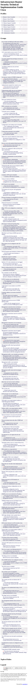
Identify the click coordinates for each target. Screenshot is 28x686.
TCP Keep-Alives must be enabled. (10, 537)
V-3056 (25, 178)
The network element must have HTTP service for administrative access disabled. (14, 186)
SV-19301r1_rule (23, 303)
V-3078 (25, 542)
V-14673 (25, 529)
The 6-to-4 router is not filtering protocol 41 (11, 549)
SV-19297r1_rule (23, 192)
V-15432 (25, 587)
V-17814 (25, 471)
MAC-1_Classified (23, 17)
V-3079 (25, 595)
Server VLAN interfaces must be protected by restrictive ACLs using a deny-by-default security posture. (15, 55)
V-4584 (25, 613)
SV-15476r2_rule (23, 616)
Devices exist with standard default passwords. (12, 143)
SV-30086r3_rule (23, 423)
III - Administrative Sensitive (8, 33)
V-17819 (25, 370)
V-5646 (25, 148)
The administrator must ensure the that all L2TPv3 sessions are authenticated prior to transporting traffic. (14, 282)
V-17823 (25, 607)
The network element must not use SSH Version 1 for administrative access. (12, 625)
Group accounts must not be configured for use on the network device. (12, 181)
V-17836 (25, 354)
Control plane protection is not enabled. (11, 131)
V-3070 (25, 330)
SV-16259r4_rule (23, 590)
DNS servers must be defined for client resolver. (12, 136)
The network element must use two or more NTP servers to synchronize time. (12, 640)
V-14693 (25, 233)
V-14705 (25, 243)
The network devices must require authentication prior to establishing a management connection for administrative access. (14, 341)
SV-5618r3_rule (23, 176)
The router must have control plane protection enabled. (10, 133)
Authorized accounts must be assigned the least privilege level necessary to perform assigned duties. (15, 63)
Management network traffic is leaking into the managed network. (11, 373)
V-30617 (25, 376)
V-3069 (25, 313)
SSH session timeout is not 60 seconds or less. (12, 523)
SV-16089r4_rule (23, 395)
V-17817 (25, 300)
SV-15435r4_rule (23, 151)
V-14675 (25, 507)
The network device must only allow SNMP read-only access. (10, 424)
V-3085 (25, 184)
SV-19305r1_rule (23, 372)
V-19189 (25, 426)
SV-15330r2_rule (23, 138)
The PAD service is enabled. (8, 566)
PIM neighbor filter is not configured (10, 457)
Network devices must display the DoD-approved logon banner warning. (11, 289)
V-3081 (25, 197)
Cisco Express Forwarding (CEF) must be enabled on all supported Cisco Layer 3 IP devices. (14, 121)
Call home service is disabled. (8, 111)
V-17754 (25, 362)
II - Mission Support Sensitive (8, 27)
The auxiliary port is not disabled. (9, 571)
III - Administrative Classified (8, 29)
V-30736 (25, 41)
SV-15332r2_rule (23, 495)
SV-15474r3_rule (23, 263)
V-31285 (25, 99)
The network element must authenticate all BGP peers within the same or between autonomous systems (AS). (13, 103)
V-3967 (25, 579)
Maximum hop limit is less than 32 (9, 376)
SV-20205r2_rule (23, 561)
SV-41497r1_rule (23, 639)
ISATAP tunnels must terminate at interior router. (13, 251)
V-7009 (25, 66)
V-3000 (25, 262)
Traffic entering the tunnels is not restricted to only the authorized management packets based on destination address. (15, 220)
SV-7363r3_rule (23, 69)
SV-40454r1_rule (23, 550)
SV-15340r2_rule (23, 532)
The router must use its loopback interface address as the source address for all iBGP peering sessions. (14, 297)
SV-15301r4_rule (23, 274)
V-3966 (25, 381)
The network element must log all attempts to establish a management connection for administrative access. (14, 333)
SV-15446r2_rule (23, 573)
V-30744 (25, 279)
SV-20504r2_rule (23, 390)
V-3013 (25, 285)
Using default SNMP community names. (11, 649)
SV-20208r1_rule (23, 603)
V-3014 (25, 306)
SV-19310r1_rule (23, 218)
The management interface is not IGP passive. (12, 607)
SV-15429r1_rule (23, 225)
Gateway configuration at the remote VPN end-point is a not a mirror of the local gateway (14, 476)
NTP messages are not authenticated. (10, 393)
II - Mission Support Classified (9, 23)
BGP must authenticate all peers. (9, 99)
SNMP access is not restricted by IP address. (12, 494)
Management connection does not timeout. (11, 307)
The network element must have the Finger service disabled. (11, 597)
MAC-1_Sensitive (23, 21)
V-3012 (25, 414)
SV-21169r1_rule (23, 428)
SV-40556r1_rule (23, 280)
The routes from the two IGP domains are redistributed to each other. (12, 483)
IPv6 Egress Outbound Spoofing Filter (10, 223)
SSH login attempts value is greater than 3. (11, 515)
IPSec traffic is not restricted (8, 217)
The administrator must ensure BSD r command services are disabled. (11, 108)
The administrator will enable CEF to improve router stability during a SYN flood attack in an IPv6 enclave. (15, 248)
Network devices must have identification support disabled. (10, 259)
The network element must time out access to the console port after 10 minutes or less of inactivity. (15, 584)
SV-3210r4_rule (23, 651)
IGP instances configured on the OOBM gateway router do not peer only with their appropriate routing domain (14, 194)
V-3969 (25, 420)
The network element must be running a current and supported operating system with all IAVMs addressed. (14, 445)
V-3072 (25, 486)
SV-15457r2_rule (23, 524)
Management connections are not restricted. (11, 322)
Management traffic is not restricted (10, 362)
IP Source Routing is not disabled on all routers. (12, 197)
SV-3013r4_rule (23, 288)
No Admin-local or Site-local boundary (10, 426)
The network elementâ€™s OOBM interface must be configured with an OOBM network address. (15, 563)
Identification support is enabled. (9, 256)
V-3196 (25, 77)
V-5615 (25, 537)
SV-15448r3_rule (23, 340)
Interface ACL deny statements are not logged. (12, 262)
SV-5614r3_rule (23, 568)
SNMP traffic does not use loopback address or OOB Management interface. (12, 508)
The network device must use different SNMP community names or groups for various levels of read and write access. (14, 504)
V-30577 (25, 449)
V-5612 (25, 523)
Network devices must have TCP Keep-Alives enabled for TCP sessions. (12, 539)
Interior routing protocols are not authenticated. (12, 267)
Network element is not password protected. (12, 414)
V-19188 (25, 131)
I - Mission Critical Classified (8, 17)
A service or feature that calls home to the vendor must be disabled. (11, 114)
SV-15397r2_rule (23, 236)
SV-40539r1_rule (23, 43)
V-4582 (25, 85)
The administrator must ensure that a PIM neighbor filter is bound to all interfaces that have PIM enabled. (14, 460)
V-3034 (25, 267)
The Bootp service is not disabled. (9, 555)
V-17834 (25, 434)
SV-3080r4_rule (23, 126)
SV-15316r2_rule (23, 199)
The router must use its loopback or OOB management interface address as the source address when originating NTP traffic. (14, 405)
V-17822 (25, 600)
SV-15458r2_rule (23, 516)
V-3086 (25, 555)
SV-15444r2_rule (23, 582)
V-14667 (25, 272)
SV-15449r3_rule (23, 324)
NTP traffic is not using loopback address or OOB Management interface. (12, 401)
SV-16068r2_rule (23, 253)
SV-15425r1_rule (23, 246)
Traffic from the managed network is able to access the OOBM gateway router (13, 304)
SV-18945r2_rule (23, 363)
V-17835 (25, 217)
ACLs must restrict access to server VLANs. (12, 52)
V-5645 (25, 116)
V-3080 (25, 124)
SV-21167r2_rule (23, 133)
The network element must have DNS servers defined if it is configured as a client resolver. (14, 140)
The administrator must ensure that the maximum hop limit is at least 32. (11, 379)
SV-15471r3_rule (23, 61)
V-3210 (25, 649)
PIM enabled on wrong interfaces (9, 449)
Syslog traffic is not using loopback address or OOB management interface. (12, 530)
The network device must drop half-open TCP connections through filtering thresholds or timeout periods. (13, 153)
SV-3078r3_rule (23, 545)
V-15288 (25, 251)
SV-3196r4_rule (23, 78)
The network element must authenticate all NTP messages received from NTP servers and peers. (14, 397)
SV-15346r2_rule (23, 510)
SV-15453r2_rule (23, 308)
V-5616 (25, 256)
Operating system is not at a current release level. (13, 442)
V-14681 (25, 292)
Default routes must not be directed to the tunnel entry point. (10, 391)
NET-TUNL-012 (6, 388)
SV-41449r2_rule (23, 466)
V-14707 (25, 223)
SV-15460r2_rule (23, 624)
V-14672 (25, 90)
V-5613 (25, 515)
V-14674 (25, 400)
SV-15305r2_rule (23, 597)
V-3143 (25, 143)
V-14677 (25, 165)
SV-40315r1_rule (23, 458)
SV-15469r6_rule (23, 383)
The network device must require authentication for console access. (11, 87)
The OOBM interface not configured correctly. (12, 559)
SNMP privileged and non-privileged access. (12, 500)
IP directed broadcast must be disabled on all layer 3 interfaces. (11, 205)
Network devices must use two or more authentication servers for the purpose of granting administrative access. (13, 592)
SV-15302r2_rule (23, 444)
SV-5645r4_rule (23, 119)
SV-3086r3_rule (23, 557)
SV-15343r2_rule (23, 403)
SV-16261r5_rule (23, 159)
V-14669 (25, 106)
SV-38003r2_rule (23, 113)
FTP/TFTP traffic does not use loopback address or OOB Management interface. (13, 166)
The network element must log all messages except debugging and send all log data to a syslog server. (15, 618)
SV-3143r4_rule (23, 144)
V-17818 (25, 628)
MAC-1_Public (24, 19)
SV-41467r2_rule (23, 185)
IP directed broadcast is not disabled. (10, 202)
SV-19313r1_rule (23, 355)
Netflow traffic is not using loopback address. (12, 408)
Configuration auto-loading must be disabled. (12, 124)
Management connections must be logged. (11, 330)
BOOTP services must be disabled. (11, 557)
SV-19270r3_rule (23, 86)
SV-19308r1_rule (23, 437)
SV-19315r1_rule (23, 348)
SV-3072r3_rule (23, 489)
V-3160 (25, 442)
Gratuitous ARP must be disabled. (9, 174)
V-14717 (25, 621)
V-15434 (25, 156)
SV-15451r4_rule (23, 316)
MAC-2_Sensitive (23, 27)
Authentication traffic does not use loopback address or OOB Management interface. (12, 91)
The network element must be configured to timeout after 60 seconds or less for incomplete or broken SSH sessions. (14, 526)
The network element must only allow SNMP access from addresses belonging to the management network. (15, 497)
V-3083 (25, 202)
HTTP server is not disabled (8, 184)
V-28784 (25, 111)
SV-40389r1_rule (23, 378)
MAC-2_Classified (23, 23)
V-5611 (25, 322)
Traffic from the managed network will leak (11, 628)
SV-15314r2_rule (23, 107)
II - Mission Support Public (8, 25)
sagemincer (24, 684)
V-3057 (25, 58)
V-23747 (25, 636)
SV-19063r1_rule (23, 474)
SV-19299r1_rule (23, 482)
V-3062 (25, 463)
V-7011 (25, 571)
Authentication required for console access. (11, 85)
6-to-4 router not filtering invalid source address (12, 41)
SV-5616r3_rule (23, 258)
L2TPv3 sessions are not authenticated (10, 279)
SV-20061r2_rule (23, 53)
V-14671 (25, 393)
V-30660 (25, 549)
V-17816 (25, 479)
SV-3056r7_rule (23, 180)
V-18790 (25, 388)
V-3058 (25, 642)
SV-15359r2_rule (23, 295)
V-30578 (25, 457)
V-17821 (25, 559)
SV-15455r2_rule (23, 332)
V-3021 (25, 494)
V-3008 (25, 208)
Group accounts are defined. (8, 178)
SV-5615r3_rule (23, 539)
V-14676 (25, 408)
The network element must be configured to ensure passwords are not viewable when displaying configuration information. (14, 468)
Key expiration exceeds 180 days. (9, 272)
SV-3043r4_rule (23, 502)
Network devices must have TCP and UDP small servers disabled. (11, 546)
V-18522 (25, 52)
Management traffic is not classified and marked (12, 354)
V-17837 (25, 345)
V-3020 (25, 136)
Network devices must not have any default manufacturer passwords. (11, 145)
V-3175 (25, 337)
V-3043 (25, 500)
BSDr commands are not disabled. (9, 106)
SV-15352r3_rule (23, 168)
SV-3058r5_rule (23, 645)
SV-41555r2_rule (23, 101)
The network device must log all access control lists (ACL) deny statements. (12, 264)
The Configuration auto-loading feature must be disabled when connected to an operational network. (13, 128)
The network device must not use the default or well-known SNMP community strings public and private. (15, 652)
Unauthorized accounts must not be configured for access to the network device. (13, 646)
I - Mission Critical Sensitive (8, 21)
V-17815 (25, 189)
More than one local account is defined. (11, 381)
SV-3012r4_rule (23, 416)
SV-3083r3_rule (23, 204)
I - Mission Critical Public (7, 19)
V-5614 (25, 566)
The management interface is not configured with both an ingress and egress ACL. (14, 604)
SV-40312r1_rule (23, 450)
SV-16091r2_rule (23, 93)
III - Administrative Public (7, 31)
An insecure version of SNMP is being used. (12, 77)
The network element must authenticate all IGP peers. (9, 269)
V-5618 (25, 174)
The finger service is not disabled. (9, 595)
